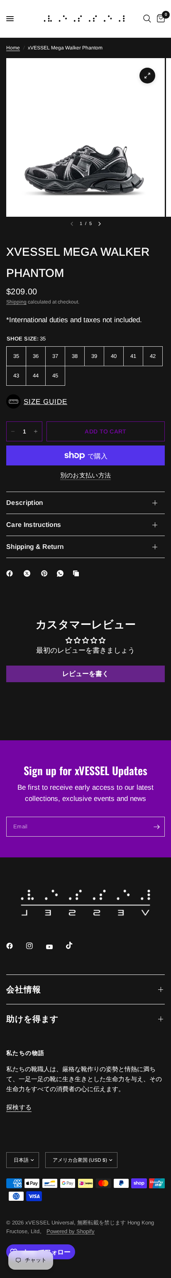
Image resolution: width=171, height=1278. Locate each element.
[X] (29, 573)
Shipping (16, 302)
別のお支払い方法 (85, 475)
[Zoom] (147, 75)
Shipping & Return (35, 546)
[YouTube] (55, 947)
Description (24, 502)
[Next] (100, 224)
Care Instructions (33, 524)
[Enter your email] (156, 827)
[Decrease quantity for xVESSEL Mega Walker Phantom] (13, 431)
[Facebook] (11, 573)
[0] (159, 18)
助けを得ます (32, 1018)
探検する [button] (19, 1107)
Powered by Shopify (70, 1231)
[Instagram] (35, 946)
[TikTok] (75, 945)
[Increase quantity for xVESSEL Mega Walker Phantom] (35, 431)
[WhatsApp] (62, 573)
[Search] (147, 18)
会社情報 (23, 989)
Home (13, 48)
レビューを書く (85, 673)
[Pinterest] (46, 573)
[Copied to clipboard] (78, 573)
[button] (85, 401)
